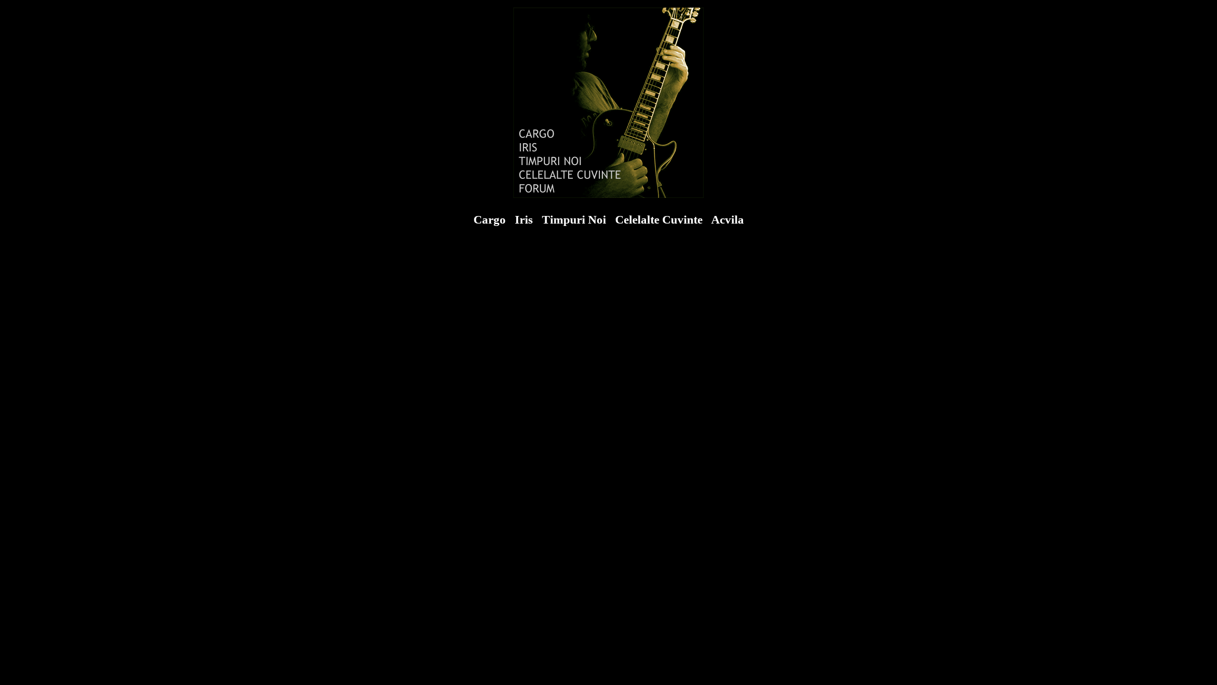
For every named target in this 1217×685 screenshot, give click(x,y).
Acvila (727, 219)
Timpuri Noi (574, 219)
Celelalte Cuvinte (659, 219)
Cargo (489, 219)
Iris (524, 219)
